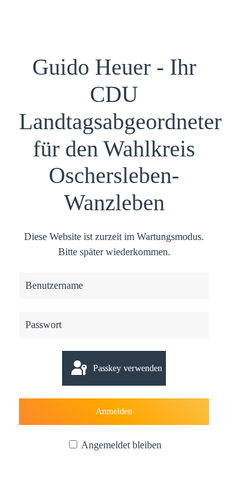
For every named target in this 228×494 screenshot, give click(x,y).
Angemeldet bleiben (120, 445)
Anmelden (114, 411)
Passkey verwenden (126, 368)
